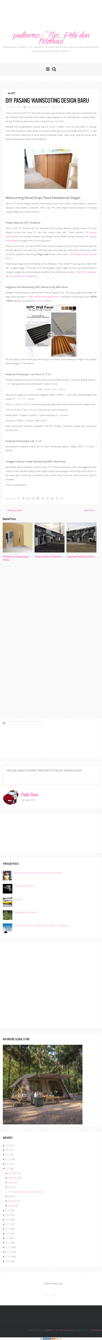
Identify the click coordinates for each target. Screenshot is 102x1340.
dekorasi (30, 107)
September (13, 1177)
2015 (7, 1233)
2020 (7, 1210)
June (10, 1187)
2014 (7, 1238)
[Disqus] (51, 604)
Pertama (18, 899)
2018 (7, 1219)
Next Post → (90, 510)
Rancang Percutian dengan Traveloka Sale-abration (38, 872)
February (12, 1200)
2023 (7, 1159)
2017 (7, 1224)
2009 (7, 1261)
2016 (7, 1228)
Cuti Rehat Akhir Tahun (24, 885)
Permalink (58, 107)
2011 (7, 1252)
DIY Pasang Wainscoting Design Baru (47, 100)
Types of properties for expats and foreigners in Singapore (41, 925)
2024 (7, 1154)
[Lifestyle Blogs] (45, 1339)
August (11, 1182)
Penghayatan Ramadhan (25, 912)
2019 (7, 1214)
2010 (7, 1256)
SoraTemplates (96, 1330)
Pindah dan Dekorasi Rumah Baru (48, 556)
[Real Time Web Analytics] (56, 1339)
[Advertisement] (51, 9)
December (13, 1173)
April (10, 1196)
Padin (11, 107)
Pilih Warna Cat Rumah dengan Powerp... (16, 558)
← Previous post (13, 510)
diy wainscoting (41, 107)
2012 (7, 1247)
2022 (7, 1163)
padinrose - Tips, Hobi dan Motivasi (51, 39)
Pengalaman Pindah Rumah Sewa (80, 556)
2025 (7, 1150)
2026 (7, 1145)
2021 (7, 1168)
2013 (7, 1242)
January (11, 1205)
